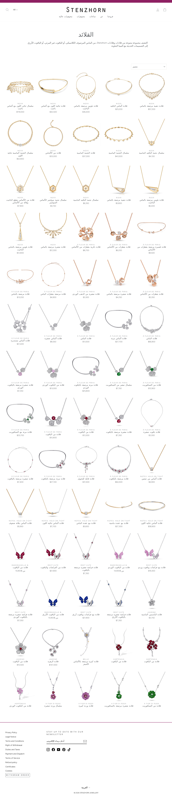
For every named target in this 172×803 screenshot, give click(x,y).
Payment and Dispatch (14, 754)
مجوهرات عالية (65, 16)
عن (101, 16)
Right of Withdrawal (13, 745)
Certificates (10, 766)
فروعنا (110, 16)
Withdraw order (17, 775)
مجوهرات (81, 16)
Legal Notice (10, 737)
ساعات (92, 16)
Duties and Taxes (12, 749)
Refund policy (11, 762)
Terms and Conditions (14, 741)
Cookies (8, 771)
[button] (15, 9)
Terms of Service (12, 758)
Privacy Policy (11, 732)
